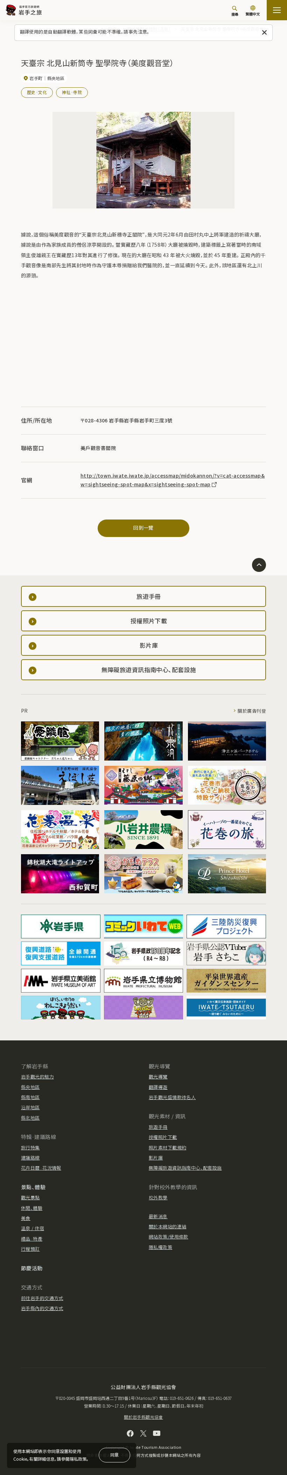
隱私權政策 (160, 1247)
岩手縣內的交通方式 (42, 1308)
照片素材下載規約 (167, 1147)
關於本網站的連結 (167, 1226)
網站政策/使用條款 (168, 1236)
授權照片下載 (163, 1137)
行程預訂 (30, 1248)
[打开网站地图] (277, 10)
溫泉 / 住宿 (32, 1228)
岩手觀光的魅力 (37, 1076)
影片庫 (156, 1157)
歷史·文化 (37, 92)
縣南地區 (30, 1097)
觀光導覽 (158, 1076)
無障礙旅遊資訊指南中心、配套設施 (185, 1167)
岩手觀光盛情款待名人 (172, 1097)
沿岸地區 (30, 1107)
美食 (25, 1218)
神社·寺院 (72, 92)
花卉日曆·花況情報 (41, 1167)
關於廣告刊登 (252, 710)
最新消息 (158, 1216)
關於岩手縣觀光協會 (143, 1417)
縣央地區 (30, 1087)
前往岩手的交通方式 (42, 1298)
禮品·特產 (31, 1238)
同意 (114, 1455)
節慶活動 (32, 1268)
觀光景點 (30, 1197)
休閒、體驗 (31, 1208)
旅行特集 (30, 1147)
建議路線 (30, 1157)
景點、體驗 (33, 1187)
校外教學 (158, 1197)
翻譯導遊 (158, 1087)
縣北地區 (30, 1117)
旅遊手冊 (158, 1127)
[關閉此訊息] (264, 33)
